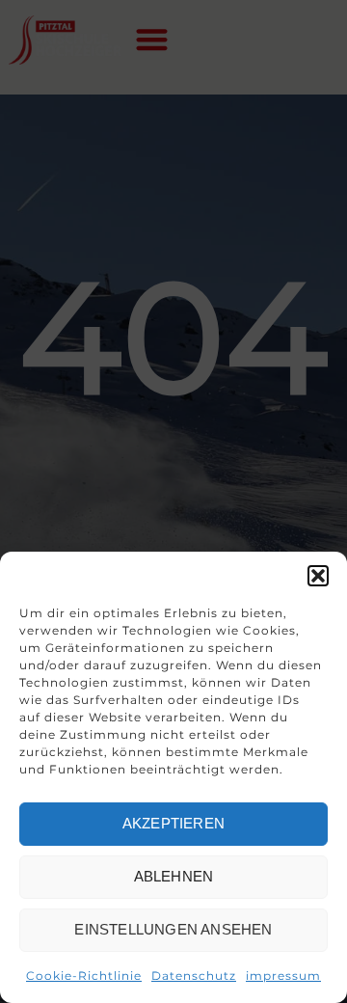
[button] (318, 575)
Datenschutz (193, 975)
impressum (283, 975)
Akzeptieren (173, 823)
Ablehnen (174, 876)
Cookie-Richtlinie (84, 975)
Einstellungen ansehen (173, 929)
